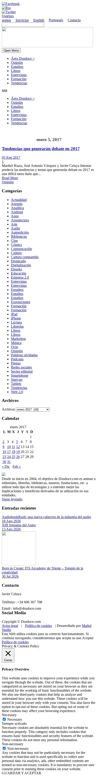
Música (16, 343)
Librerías (17, 326)
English (38, 20)
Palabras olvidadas (24, 355)
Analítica (17, 208)
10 (9, 447)
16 (4, 452)
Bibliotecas (19, 236)
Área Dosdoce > (23, 58)
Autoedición (20, 232)
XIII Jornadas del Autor (19, 525)
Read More (10, 178)
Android (17, 212)
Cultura (16, 253)
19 (18, 452)
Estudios (17, 67)
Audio (15, 228)
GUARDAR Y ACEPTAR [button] (21, 773)
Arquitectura (20, 220)
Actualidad (19, 200)
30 (4, 462)
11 (13, 447)
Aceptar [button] (87, 638)
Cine (14, 241)
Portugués (56, 20)
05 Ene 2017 (11, 157)
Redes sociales (21, 367)
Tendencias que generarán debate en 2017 (41, 148)
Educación (18, 273)
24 (9, 457)
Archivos (8, 409)
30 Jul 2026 (10, 576)
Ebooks (16, 269)
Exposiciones (20, 302)
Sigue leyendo (12, 499)
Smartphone (19, 375)
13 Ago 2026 (11, 529)
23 (4, 457)
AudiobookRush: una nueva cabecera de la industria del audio (46, 517)
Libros (15, 71)
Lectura (16, 322)
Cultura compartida (25, 257)
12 (18, 447)
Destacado (18, 261)
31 (9, 462)
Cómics (16, 245)
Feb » (17, 466)
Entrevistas (19, 75)
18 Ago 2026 (11, 521)
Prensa (16, 363)
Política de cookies (38, 626)
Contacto (74, 20)
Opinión (17, 62)
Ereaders (17, 290)
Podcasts (17, 359)
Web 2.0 (17, 392)
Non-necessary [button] (12, 744)
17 (9, 452)
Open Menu (11, 50)
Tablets (16, 384)
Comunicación (21, 249)
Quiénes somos (8, 18)
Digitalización (21, 265)
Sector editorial (22, 371)
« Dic (6, 466)
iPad (14, 314)
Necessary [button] (9, 715)
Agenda (16, 204)
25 (13, 457)
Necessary (14, 719)
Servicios (22, 20)
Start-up (16, 379)
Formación (18, 79)
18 (13, 452)
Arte (14, 224)
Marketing (18, 339)
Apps (15, 216)
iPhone (16, 318)
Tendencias (19, 83)
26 (18, 457)
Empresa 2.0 (20, 277)
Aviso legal (10, 626)
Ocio (14, 347)
